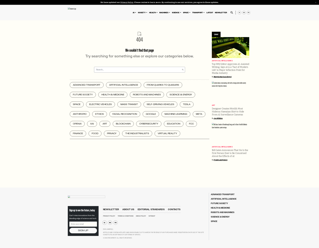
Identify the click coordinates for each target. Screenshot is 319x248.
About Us (128, 209)
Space (186, 13)
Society (142, 13)
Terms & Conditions (125, 216)
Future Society (219, 203)
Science (175, 13)
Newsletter (221, 13)
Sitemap (152, 216)
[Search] (183, 69)
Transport (197, 13)
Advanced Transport (223, 194)
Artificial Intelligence (222, 61)
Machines (163, 13)
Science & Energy (220, 217)
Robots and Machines (222, 212)
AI (133, 13)
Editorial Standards (151, 209)
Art (213, 105)
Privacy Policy (126, 2)
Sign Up (83, 230)
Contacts (174, 209)
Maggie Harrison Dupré (223, 77)
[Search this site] (232, 12)
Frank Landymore (220, 160)
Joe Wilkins (218, 118)
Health (152, 13)
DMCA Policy (141, 216)
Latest (209, 13)
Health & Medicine (220, 208)
